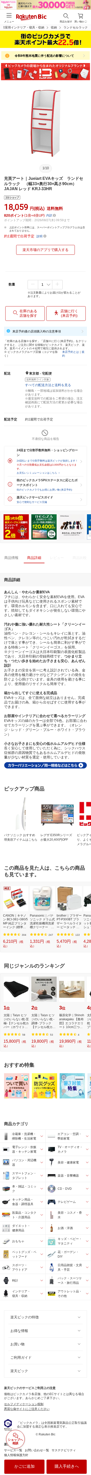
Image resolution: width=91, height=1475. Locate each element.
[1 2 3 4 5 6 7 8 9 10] (45, 284)
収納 (54, 27)
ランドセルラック (75, 27)
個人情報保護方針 (16, 1455)
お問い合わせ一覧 (37, 1450)
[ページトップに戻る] (84, 1458)
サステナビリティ (64, 1450)
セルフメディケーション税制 (23, 1404)
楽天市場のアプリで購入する (45, 250)
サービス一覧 (13, 1450)
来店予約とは (70, 351)
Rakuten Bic (31, 17)
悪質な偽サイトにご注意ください (27, 1409)
